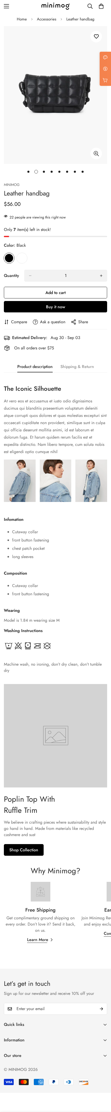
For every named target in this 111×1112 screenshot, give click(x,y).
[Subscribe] (101, 1009)
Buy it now (55, 307)
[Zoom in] (96, 153)
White (22, 258)
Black (9, 258)
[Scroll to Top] (102, 1084)
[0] (101, 6)
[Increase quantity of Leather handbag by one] (101, 275)
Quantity (11, 276)
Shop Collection (23, 850)
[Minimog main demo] (55, 6)
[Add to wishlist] (96, 36)
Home (22, 19)
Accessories (46, 19)
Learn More (37, 940)
